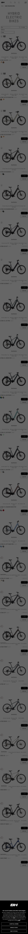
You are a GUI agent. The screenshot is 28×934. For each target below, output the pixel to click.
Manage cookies (14, 927)
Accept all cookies (14, 924)
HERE (14, 917)
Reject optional (14, 931)
